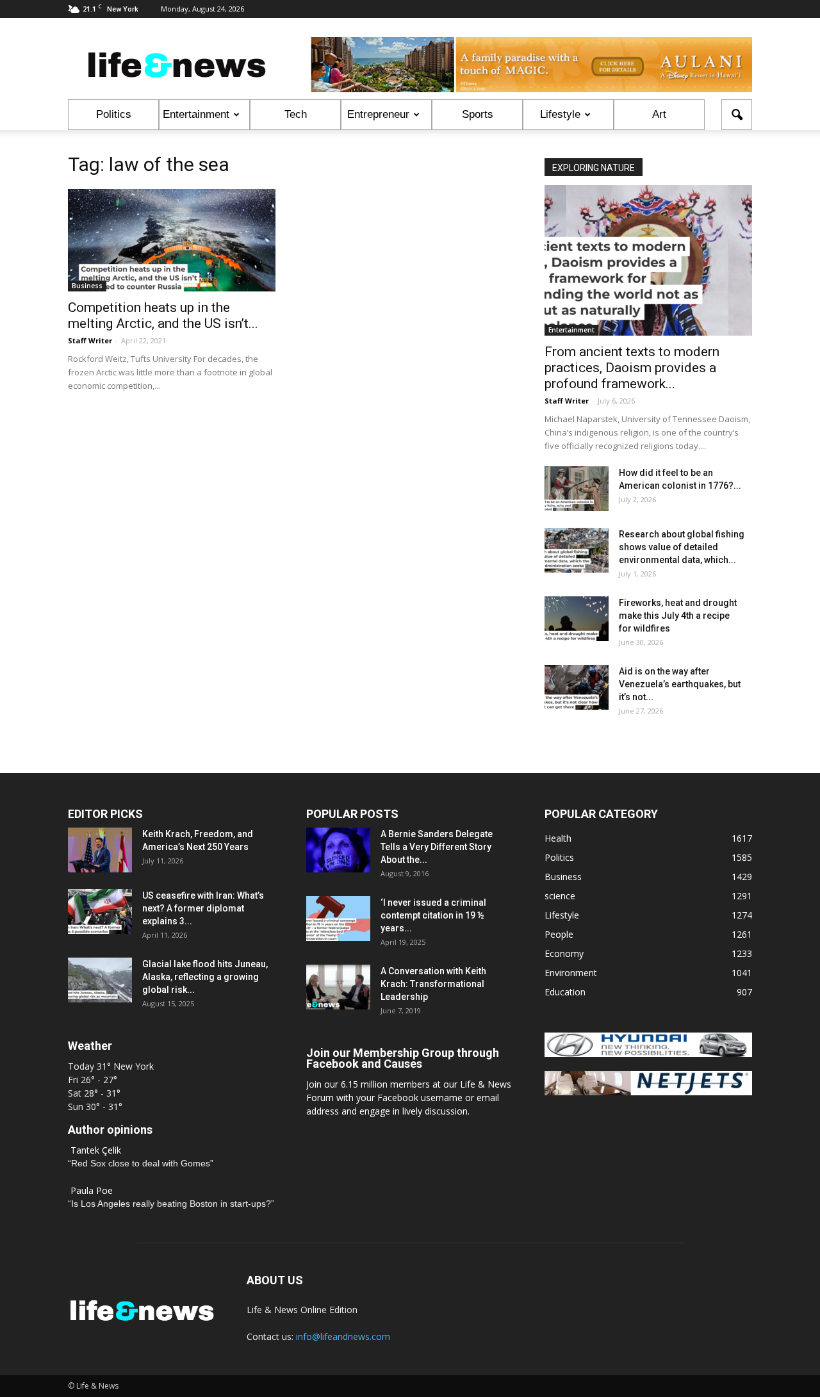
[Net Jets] (648, 1092)
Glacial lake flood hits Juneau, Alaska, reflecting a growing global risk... (205, 977)
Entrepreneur (378, 114)
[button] (736, 114)
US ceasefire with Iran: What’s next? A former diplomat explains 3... (203, 908)
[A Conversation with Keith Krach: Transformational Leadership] (338, 987)
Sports (477, 114)
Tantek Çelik (95, 1150)
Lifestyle (560, 114)
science (560, 896)
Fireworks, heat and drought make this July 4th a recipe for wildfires (678, 615)
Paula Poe (91, 1190)
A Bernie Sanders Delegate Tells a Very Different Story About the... (437, 847)
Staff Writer (90, 340)
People (559, 934)
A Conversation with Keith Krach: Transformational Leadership (433, 984)
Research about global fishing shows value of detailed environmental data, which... (681, 547)
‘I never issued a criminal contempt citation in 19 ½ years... (433, 915)
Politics (113, 114)
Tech (295, 114)
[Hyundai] (648, 1053)
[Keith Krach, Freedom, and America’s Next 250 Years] (100, 850)
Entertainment (196, 114)
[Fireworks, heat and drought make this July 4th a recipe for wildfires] (577, 618)
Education (565, 992)
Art (659, 114)
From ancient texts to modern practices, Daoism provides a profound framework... (632, 367)
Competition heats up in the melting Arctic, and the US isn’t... (163, 315)
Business (87, 285)
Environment (571, 973)
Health (558, 838)
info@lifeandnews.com (343, 1336)
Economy (564, 953)
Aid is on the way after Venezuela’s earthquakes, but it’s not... (680, 684)
